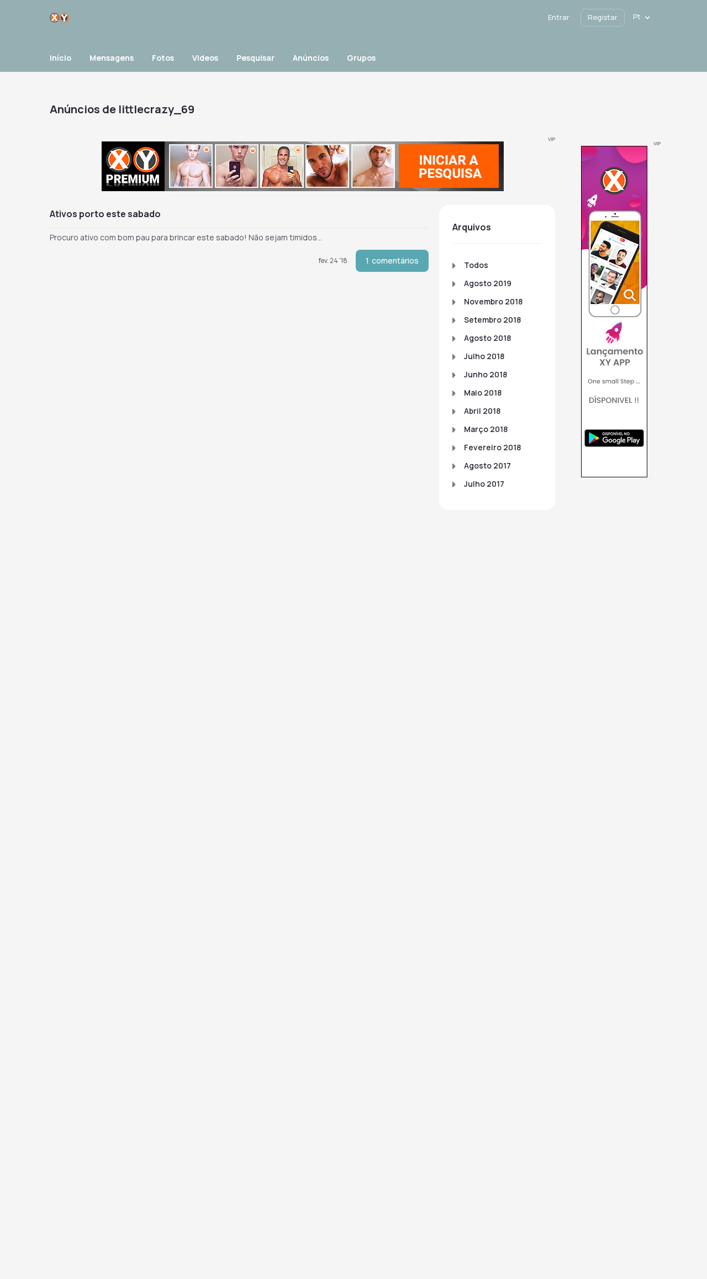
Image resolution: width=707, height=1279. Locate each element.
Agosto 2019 (487, 283)
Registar (603, 17)
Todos (476, 265)
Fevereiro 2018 (492, 447)
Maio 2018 (483, 392)
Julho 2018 (484, 356)
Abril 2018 (482, 411)
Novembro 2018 (493, 301)
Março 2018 (486, 429)
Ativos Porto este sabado (105, 214)
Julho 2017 (484, 483)
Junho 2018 (485, 374)
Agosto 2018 (487, 338)
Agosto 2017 (487, 465)
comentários (392, 260)
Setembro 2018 (492, 319)
